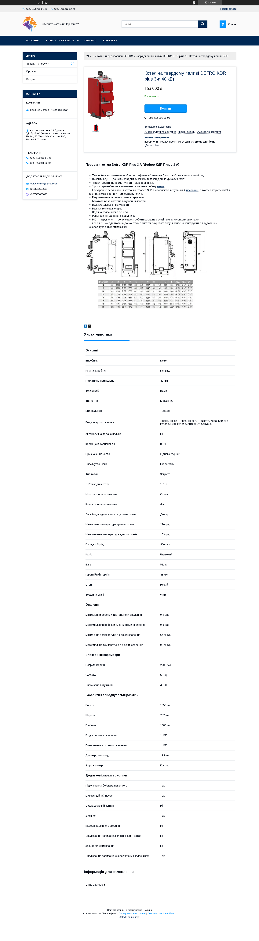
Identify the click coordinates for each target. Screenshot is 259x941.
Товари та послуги (60, 40)
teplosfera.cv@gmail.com (44, 183)
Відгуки (30, 79)
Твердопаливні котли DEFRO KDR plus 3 (161, 56)
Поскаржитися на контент (132, 913)
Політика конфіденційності (162, 913)
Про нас (90, 40)
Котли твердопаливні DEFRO (115, 56)
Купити (165, 108)
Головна (32, 40)
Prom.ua (147, 910)
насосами (192, 190)
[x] (89, 326)
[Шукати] (202, 24)
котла (160, 186)
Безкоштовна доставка (157, 126)
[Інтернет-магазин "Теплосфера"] (30, 30)
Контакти (110, 40)
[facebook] (85, 326)
